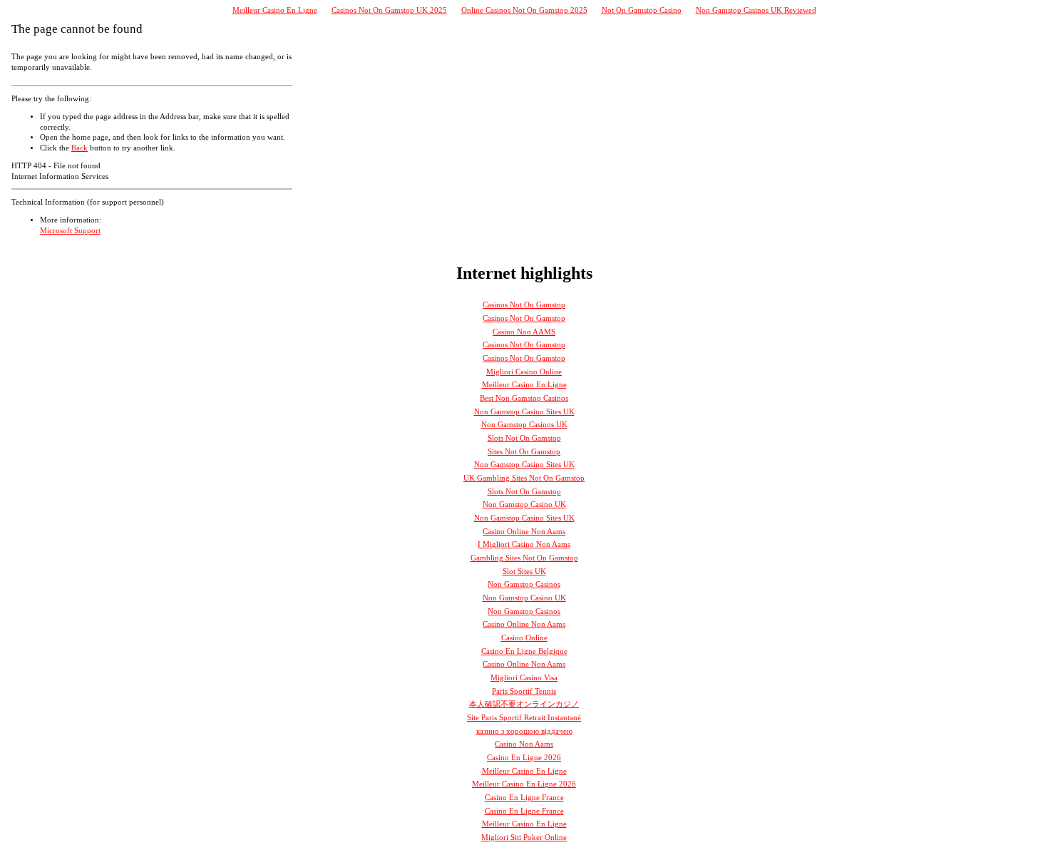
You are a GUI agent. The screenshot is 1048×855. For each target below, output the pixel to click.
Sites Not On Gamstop (524, 452)
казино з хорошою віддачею (524, 731)
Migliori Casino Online (524, 372)
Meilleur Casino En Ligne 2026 (524, 784)
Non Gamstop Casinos (524, 584)
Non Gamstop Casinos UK (524, 425)
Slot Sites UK (524, 571)
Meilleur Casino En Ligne (274, 10)
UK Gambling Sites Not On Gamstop (524, 478)
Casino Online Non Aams (524, 532)
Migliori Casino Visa (524, 678)
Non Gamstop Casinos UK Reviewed (756, 10)
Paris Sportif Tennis (524, 691)
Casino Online (524, 638)
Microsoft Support (70, 231)
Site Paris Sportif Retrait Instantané (524, 718)
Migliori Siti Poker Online (524, 837)
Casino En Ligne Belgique (524, 651)
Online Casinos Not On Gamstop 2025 (524, 10)
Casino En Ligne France (524, 798)
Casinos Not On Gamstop (524, 305)
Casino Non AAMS (524, 332)
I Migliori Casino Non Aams (524, 544)
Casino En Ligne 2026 (524, 758)
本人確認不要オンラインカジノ (524, 704)
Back (79, 148)
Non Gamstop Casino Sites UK (524, 412)
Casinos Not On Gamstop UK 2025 (389, 10)
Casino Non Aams (524, 744)
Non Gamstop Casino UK (524, 504)
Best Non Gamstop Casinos (524, 398)
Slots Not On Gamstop (524, 438)
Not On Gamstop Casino (642, 10)
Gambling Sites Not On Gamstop (524, 558)
